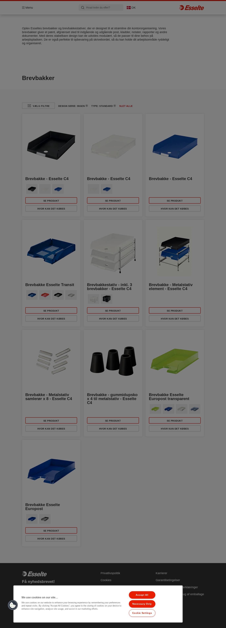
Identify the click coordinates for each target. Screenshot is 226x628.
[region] (98, 604)
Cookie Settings (142, 613)
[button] (12, 605)
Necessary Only (142, 603)
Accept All (142, 595)
